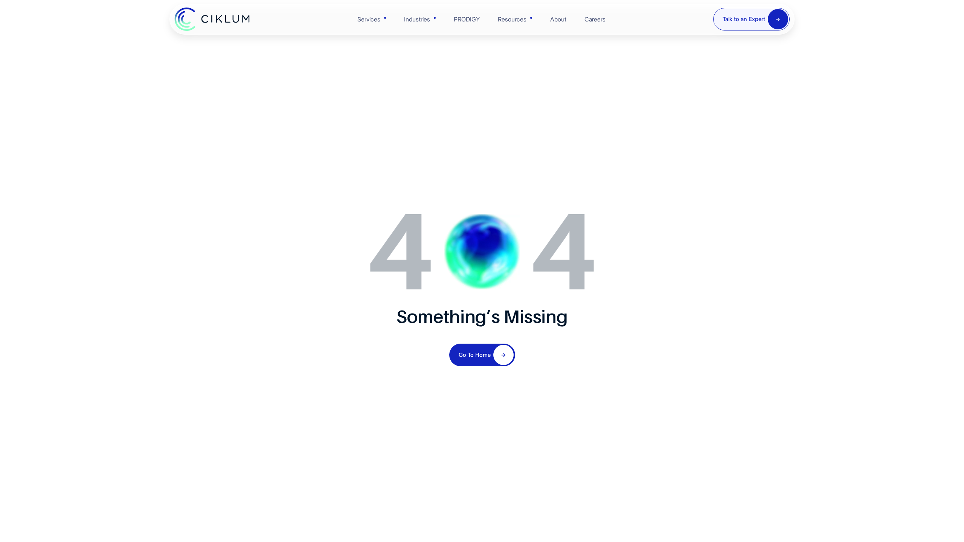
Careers (595, 19)
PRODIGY (467, 19)
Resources (512, 19)
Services (368, 19)
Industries (417, 19)
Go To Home (475, 354)
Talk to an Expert (744, 19)
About (558, 19)
